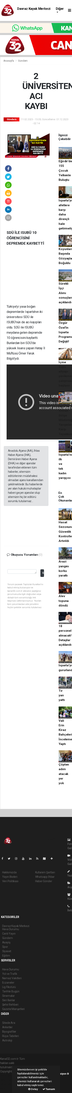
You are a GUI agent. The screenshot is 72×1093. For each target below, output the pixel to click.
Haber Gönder (43, 881)
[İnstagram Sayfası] (18, 858)
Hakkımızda (9, 872)
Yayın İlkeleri (9, 876)
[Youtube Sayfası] (25, 858)
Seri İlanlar (8, 1000)
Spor (5, 946)
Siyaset (6, 951)
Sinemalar (8, 995)
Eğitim (6, 955)
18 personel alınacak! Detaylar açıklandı (65, 635)
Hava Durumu (10, 969)
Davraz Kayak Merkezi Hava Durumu (33, 10)
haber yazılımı (8, 1075)
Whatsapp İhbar (45, 876)
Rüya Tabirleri (10, 1036)
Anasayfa (9, 60)
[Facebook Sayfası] (4, 858)
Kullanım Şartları (45, 872)
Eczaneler (8, 982)
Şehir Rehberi (10, 1004)
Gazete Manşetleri (13, 1009)
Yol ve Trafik (9, 973)
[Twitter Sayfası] (11, 858)
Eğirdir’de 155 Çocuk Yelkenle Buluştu (65, 170)
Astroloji (7, 1040)
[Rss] (39, 858)
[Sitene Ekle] (53, 858)
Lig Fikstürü (9, 987)
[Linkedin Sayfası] (32, 858)
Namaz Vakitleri (12, 978)
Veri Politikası (10, 881)
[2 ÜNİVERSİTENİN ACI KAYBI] (27, 144)
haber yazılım (8, 1084)
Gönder (43, 572)
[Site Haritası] (46, 858)
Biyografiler (9, 1031)
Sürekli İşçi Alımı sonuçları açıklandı (65, 293)
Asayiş (6, 942)
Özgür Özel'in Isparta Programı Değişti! (65, 332)
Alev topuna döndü (64, 600)
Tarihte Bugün (11, 991)
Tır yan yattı (62, 695)
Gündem (23, 60)
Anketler (7, 1027)
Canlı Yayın (9, 933)
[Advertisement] (34, 278)
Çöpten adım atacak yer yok (64, 774)
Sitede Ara (8, 1022)
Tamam (50, 1089)
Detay (34, 1089)
